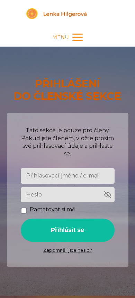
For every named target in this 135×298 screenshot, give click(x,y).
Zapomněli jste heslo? (67, 250)
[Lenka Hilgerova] (67, 14)
